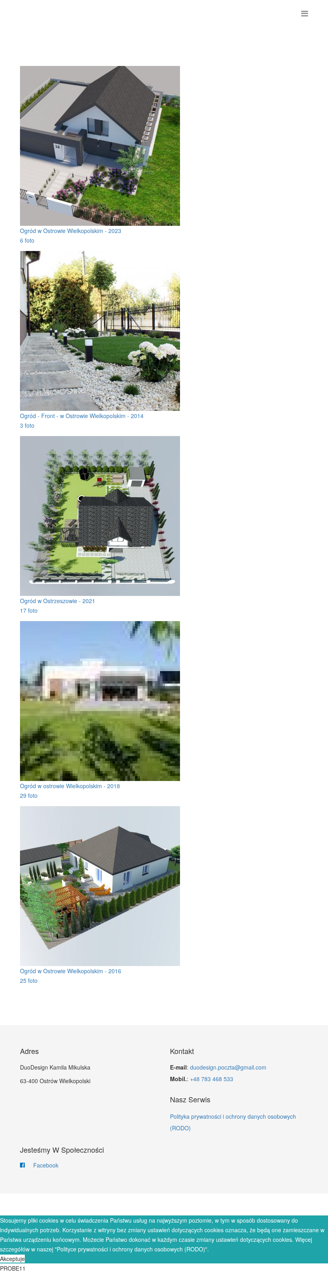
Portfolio (200, 1204)
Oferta (136, 1204)
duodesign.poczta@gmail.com (228, 1067)
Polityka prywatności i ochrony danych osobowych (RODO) (233, 1122)
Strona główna (92, 1204)
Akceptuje (12, 1259)
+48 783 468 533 (211, 1079)
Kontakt (237, 1204)
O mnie (165, 1204)
